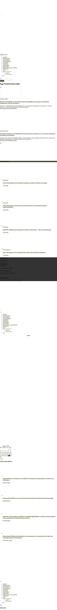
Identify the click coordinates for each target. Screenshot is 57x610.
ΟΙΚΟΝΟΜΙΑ (6, 65)
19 (4, 454)
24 (1, 455)
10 (0, 452)
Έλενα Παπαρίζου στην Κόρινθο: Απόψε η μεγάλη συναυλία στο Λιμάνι (25, 183)
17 (0, 454)
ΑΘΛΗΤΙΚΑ (5, 69)
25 (2, 455)
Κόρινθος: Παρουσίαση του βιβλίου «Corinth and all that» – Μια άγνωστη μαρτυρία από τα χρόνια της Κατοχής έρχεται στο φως (29, 517)
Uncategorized (7, 249)
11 (2, 452)
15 (9, 452)
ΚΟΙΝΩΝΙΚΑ (6, 62)
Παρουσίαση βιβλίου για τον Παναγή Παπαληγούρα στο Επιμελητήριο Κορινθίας (28, 498)
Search (2, 80)
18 (2, 454)
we (3, 75)
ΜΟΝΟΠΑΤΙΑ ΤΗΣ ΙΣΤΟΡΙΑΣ (10, 67)
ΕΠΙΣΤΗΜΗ (6, 66)
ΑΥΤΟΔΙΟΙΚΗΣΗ (7, 61)
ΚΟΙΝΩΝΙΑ (5, 180)
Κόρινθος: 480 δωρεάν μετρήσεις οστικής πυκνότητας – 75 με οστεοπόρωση (27, 230)
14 (7, 452)
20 (6, 454)
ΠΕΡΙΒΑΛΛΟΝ (6, 58)
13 (5, 452)
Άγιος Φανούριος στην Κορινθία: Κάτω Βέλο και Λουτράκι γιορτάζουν (24, 252)
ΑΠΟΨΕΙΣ (5, 63)
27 (5, 455)
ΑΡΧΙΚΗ (5, 57)
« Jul (1, 458)
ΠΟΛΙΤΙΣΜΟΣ (6, 59)
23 (10, 454)
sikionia (4, 108)
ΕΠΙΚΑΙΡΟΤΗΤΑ (4, 99)
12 (4, 452)
